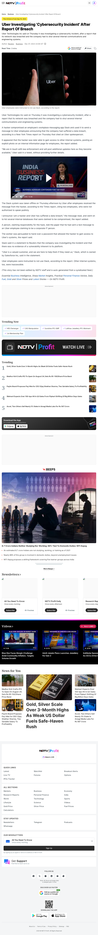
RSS (67, 926)
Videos (67, 802)
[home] (15, 2)
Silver (19, 279)
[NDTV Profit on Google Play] (39, 915)
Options (67, 775)
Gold (9, 279)
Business (19, 44)
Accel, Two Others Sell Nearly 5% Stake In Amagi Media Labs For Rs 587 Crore (85, 718)
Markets (7, 791)
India (66, 795)
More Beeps (49, 569)
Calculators (9, 810)
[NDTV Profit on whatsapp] (63, 876)
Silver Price (39, 806)
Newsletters (9, 822)
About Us (32, 926)
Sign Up (49, 848)
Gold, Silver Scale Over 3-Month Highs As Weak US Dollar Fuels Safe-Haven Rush (47, 715)
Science (37, 802)
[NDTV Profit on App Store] (58, 915)
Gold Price (8, 806)
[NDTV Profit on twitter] (39, 876)
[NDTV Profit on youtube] (57, 876)
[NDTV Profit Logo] (49, 750)
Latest (36, 279)
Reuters (11, 44)
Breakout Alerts (71, 771)
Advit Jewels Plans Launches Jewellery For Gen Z (60, 654)
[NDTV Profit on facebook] (33, 876)
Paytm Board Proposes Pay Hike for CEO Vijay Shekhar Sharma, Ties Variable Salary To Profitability (12, 719)
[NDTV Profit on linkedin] (51, 876)
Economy (68, 791)
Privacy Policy (52, 926)
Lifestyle (7, 802)
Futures (37, 775)
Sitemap (61, 926)
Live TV (7, 775)
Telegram (38, 822)
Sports (67, 799)
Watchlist (38, 771)
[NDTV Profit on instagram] (45, 876)
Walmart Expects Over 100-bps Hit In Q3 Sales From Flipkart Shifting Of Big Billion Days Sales (85, 693)
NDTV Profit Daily (53, 601)
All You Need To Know (14, 601)
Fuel (4, 279)
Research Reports (11, 795)
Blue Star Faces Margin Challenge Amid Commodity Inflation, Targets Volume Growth (18, 655)
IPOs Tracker (9, 779)
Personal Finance (71, 276)
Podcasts (68, 822)
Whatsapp (8, 826)
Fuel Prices (69, 806)
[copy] (95, 48)
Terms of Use (41, 926)
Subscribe (10, 610)
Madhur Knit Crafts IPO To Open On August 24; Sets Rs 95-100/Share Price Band (12, 693)
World (6, 799)
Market (41, 276)
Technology (39, 799)
